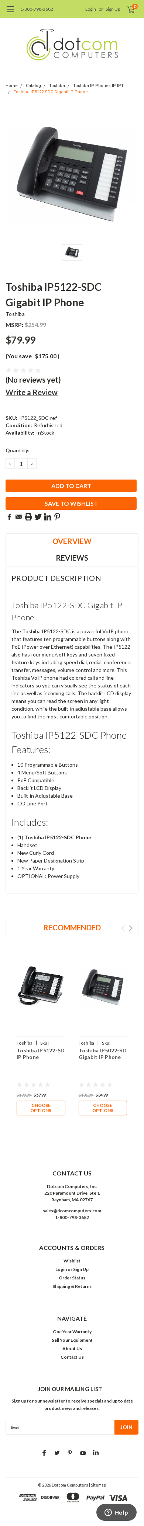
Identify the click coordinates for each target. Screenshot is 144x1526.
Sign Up (113, 9)
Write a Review (32, 392)
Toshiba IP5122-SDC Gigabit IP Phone (51, 92)
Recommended (72, 927)
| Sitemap (97, 1485)
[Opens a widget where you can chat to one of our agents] (116, 1513)
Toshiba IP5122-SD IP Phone (41, 1053)
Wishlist (72, 1261)
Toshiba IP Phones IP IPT (98, 85)
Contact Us (72, 1357)
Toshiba (57, 85)
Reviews (72, 557)
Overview (72, 541)
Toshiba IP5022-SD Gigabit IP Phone (103, 1053)
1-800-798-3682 (36, 9)
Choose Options (40, 1107)
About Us (72, 1348)
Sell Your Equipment (72, 1340)
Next (130, 928)
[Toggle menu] (10, 13)
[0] (126, 9)
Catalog (33, 85)
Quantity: (18, 450)
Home (12, 85)
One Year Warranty (72, 1331)
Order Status (72, 1278)
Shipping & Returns (72, 1286)
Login (90, 9)
